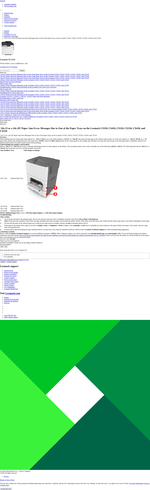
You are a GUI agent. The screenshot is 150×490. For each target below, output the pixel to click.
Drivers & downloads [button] (11, 18)
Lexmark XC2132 (10, 34)
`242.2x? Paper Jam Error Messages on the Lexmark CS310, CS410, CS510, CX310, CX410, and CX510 (34, 105)
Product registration (10, 274)
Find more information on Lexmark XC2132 (14, 260)
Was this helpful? (5, 244)
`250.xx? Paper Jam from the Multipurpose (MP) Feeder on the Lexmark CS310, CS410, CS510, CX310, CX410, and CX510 (41, 113)
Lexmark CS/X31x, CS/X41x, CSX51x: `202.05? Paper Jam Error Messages (25, 96)
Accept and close (6, 489)
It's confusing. (8, 257)
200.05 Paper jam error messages (10, 82)
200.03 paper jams (6, 83)
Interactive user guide (11, 36)
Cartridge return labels (11, 281)
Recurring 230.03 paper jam (9, 100)
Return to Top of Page (7, 480)
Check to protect (9, 283)
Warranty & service (10, 276)
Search (22, 70)
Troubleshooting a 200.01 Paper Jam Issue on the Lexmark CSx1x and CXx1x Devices (28, 87)
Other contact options (11, 317)
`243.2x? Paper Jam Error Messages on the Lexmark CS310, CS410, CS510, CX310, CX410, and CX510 (34, 107)
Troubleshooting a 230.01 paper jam (11, 98)
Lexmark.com (12, 293)
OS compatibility (9, 287)
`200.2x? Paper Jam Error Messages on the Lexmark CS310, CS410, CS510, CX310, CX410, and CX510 (34, 80)
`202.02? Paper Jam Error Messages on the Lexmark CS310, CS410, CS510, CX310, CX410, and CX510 (34, 91)
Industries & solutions (11, 301)
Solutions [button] (7, 17)
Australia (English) (10, 4)
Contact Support (9, 278)
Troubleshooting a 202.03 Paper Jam (12, 93)
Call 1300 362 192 (10, 315)
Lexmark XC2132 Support (8, 67)
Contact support (11, 262)
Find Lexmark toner (10, 280)
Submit (3, 262)
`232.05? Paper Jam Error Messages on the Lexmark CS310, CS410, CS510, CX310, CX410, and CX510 (34, 104)
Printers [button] (6, 15)
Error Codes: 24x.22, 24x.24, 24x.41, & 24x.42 (15, 118)
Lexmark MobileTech (11, 289)
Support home (8, 270)
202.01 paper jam (5, 89)
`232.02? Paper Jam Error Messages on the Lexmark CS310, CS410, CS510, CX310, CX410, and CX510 (34, 102)
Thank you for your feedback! (9, 241)
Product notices (9, 285)
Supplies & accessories (11, 299)
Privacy (6, 476)
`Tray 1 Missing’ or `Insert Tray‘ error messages (15, 115)
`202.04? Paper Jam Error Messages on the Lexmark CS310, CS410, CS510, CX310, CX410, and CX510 (34, 94)
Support (6, 31)
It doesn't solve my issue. (12, 255)
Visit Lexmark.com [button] (10, 6)
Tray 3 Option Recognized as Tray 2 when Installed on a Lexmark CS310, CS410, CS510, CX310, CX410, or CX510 (38, 116)
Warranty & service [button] (10, 20)
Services (6, 303)
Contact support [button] (9, 22)
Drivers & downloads (11, 272)
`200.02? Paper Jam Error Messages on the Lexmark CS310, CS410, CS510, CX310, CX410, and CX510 (34, 85)
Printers (6, 33)
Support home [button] (8, 13)
